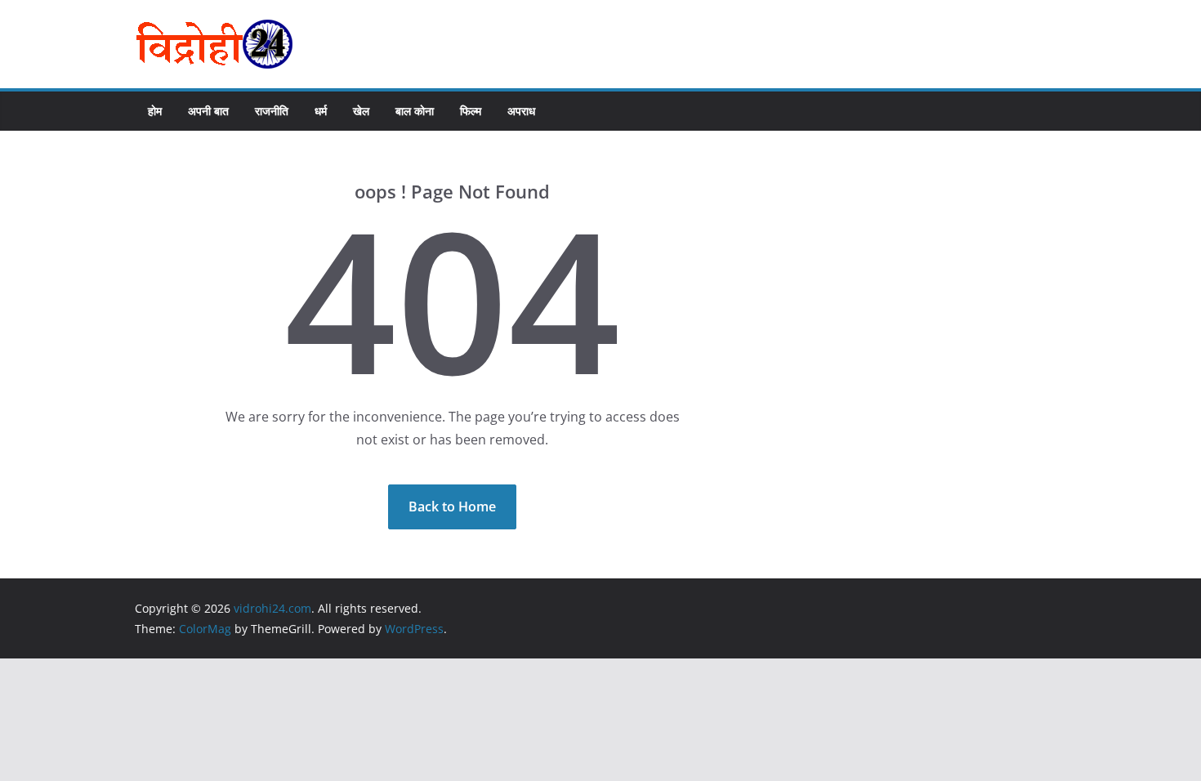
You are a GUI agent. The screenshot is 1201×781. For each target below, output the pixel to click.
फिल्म (470, 110)
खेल (361, 110)
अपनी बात (208, 110)
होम (155, 110)
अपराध (521, 110)
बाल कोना (414, 110)
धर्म (321, 110)
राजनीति (271, 110)
